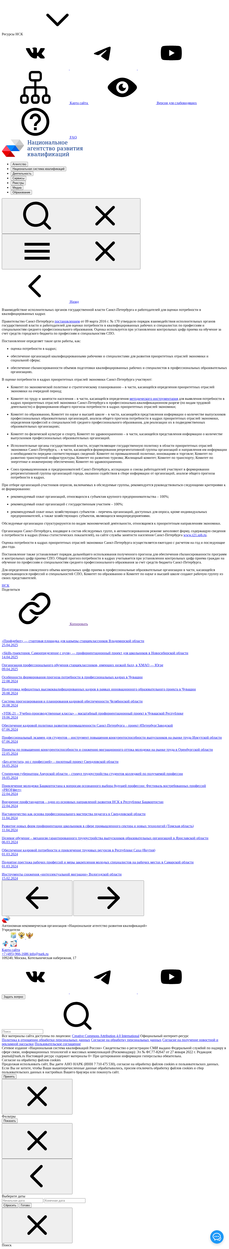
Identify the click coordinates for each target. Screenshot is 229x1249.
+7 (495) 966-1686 (16, 954)
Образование (21, 192)
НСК (5, 585)
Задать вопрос (13, 996)
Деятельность (22, 173)
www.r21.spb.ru (194, 535)
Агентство (19, 164)
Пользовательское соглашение (58, 1044)
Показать (10, 1120)
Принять (9, 1076)
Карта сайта (11, 950)
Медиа (17, 187)
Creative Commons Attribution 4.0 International (105, 1036)
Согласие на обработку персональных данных (126, 1040)
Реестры (18, 183)
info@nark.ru (39, 954)
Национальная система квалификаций (38, 169)
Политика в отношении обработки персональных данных (46, 1040)
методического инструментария (153, 399)
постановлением (67, 321)
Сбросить (10, 1205)
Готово (25, 1205)
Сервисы (18, 178)
